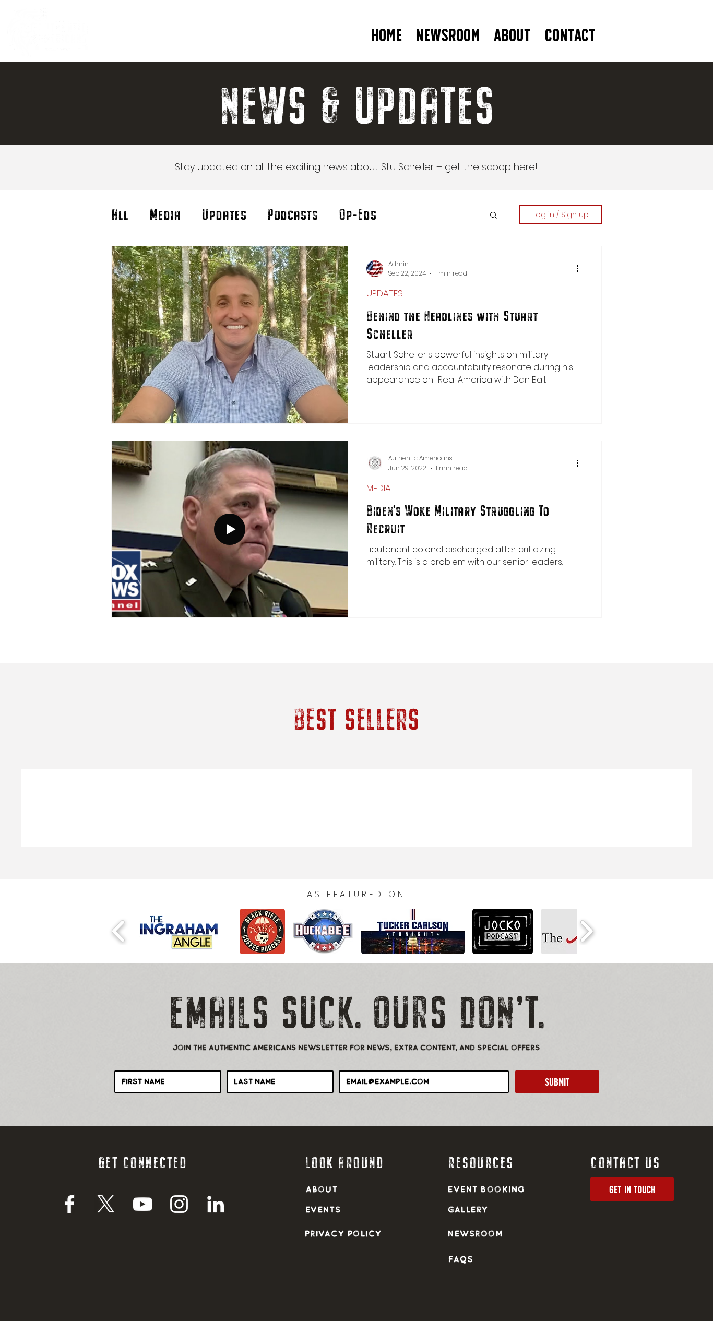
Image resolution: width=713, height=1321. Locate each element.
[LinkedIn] (216, 1204)
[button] (512, 30)
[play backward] (118, 931)
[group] (356, 808)
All (119, 214)
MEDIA (378, 488)
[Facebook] (69, 1204)
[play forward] (586, 931)
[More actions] (581, 269)
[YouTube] (142, 1204)
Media (165, 214)
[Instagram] (179, 1204)
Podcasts (292, 214)
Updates (223, 214)
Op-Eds (357, 214)
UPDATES (384, 294)
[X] (106, 1204)
